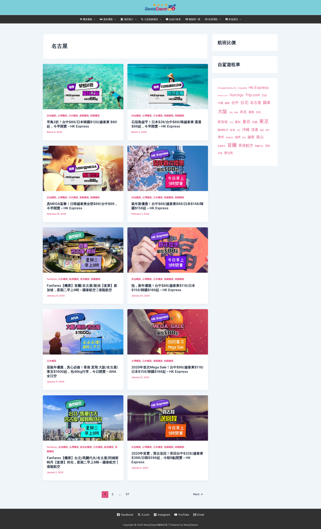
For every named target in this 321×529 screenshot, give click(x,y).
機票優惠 (87, 19)
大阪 (222, 111)
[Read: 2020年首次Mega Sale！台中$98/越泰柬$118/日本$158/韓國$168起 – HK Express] (167, 331)
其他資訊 (233, 19)
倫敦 (227, 103)
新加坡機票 (86, 447)
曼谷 (246, 121)
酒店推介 (128, 19)
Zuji (264, 95)
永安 (238, 130)
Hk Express (259, 87)
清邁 (254, 129)
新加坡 (223, 122)
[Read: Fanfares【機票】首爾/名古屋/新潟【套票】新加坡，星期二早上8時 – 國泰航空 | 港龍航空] (83, 249)
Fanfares (52, 279)
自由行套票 (175, 19)
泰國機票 (84, 115)
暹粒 (238, 122)
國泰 (267, 102)
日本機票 (73, 115)
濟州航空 (229, 137)
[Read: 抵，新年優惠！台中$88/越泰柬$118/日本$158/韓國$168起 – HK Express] (167, 249)
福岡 (237, 137)
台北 (244, 102)
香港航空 (245, 145)
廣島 (251, 112)
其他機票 (51, 115)
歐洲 (232, 129)
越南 (250, 137)
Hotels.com (223, 95)
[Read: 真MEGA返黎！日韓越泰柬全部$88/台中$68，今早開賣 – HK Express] (83, 168)
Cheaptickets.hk (227, 88)
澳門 (267, 130)
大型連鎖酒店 (151, 19)
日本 (231, 122)
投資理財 (213, 19)
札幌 (254, 122)
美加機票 (84, 279)
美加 (244, 137)
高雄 (220, 153)
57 (127, 494)
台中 (235, 102)
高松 (268, 145)
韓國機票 (95, 115)
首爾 (232, 145)
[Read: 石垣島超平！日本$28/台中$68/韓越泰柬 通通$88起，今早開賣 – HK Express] (167, 86)
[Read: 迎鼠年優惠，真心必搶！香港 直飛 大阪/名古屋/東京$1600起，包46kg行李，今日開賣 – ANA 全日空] (83, 331)
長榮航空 (222, 146)
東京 (264, 121)
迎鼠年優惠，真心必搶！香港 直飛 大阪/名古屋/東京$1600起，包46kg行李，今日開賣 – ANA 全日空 (82, 371)
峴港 (236, 112)
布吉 (243, 112)
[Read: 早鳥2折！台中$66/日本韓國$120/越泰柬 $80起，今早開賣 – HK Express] (83, 86)
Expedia (242, 88)
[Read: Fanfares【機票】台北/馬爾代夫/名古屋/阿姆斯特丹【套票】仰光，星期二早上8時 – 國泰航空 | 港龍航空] (83, 417)
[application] (93, 19)
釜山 (259, 137)
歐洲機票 (74, 279)
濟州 (221, 137)
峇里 (231, 112)
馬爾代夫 (259, 146)
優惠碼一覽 (194, 19)
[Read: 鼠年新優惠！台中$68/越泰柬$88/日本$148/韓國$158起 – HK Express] (167, 168)
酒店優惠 (108, 19)
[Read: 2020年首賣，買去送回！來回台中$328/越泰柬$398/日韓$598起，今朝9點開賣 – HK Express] (167, 417)
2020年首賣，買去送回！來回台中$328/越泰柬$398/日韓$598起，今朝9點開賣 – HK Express (167, 457)
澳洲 (262, 130)
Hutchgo (237, 95)
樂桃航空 (223, 129)
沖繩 (245, 129)
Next (198, 494)
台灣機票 (62, 115)
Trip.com (252, 95)
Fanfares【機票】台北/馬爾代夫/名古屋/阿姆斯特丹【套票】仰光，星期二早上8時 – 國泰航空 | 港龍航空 (83, 462)
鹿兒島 (228, 153)
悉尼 (258, 112)
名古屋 (255, 102)
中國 (220, 103)
